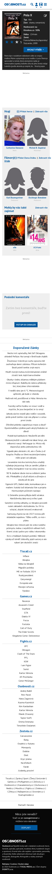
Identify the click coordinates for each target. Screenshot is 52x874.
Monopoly (26, 747)
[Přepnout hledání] (32, 4)
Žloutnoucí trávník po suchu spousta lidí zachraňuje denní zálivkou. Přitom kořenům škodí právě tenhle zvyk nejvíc (26, 364)
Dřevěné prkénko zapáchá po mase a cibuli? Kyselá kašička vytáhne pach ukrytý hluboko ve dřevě (26, 428)
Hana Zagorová (26, 698)
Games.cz (26, 596)
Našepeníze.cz (24, 791)
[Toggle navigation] (45, 4)
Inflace (26, 556)
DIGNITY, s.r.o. (7, 869)
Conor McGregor (26, 680)
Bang (26, 739)
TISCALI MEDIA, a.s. (27, 867)
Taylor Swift (26, 717)
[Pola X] (12, 25)
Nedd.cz (10, 788)
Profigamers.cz (25, 781)
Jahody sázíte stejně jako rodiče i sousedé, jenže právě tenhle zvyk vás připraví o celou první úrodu (26, 417)
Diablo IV (26, 616)
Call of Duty (26, 628)
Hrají (7, 111)
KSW (26, 661)
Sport (26, 778)
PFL (26, 657)
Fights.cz (26, 641)
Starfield (26, 608)
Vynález (26, 590)
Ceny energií (26, 579)
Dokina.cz (40, 788)
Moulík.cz (19, 788)
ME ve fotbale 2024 (26, 571)
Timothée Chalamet (26, 725)
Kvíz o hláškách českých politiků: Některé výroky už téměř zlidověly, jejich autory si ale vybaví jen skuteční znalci (26, 539)
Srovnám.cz (38, 791)
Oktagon (26, 650)
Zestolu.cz (26, 731)
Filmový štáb (9, 159)
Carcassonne (26, 736)
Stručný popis (40, 66)
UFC (26, 646)
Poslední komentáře (16, 297)
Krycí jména (26, 759)
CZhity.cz (11, 791)
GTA (26, 612)
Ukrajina (26, 560)
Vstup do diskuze (26, 324)
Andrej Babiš (26, 691)
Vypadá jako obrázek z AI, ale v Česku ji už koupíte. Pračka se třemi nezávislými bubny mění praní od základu (26, 454)
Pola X (28, 15)
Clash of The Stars (26, 653)
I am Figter (26, 665)
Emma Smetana (26, 721)
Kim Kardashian (26, 706)
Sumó (26, 669)
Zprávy (19, 778)
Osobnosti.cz (26, 686)
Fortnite (26, 624)
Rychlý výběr (34, 49)
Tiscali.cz (26, 551)
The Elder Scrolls (26, 631)
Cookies (13, 864)
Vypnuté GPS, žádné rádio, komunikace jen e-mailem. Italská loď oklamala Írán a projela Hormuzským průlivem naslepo (26, 487)
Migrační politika (26, 567)
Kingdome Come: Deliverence (26, 635)
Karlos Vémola (26, 673)
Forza (26, 620)
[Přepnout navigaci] (36, 4)
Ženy (32, 778)
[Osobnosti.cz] (15, 4)
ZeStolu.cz (38, 781)
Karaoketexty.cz (25, 785)
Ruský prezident (26, 575)
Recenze (26, 601)
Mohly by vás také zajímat (15, 209)
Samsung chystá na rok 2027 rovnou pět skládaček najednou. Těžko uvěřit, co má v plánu (26, 517)
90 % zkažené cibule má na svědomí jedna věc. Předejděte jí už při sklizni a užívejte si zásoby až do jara (26, 476)
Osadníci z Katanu (26, 743)
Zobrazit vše (41, 111)
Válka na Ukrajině (26, 563)
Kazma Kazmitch (26, 702)
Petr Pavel (26, 694)
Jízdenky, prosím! (26, 770)
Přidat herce (26, 111)
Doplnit (26, 827)
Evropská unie (26, 583)
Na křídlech (26, 762)
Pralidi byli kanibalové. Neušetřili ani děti (26, 435)
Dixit (26, 755)
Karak (26, 766)
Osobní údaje (23, 864)
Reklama (5, 864)
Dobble (26, 751)
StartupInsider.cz (26, 795)
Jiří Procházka (26, 676)
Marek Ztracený (26, 714)
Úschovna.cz (40, 785)
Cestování (41, 778)
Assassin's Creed (26, 605)
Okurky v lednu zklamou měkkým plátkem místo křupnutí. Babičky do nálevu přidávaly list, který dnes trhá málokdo (26, 383)
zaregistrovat (31, 817)
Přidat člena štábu (26, 157)
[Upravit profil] (45, 15)
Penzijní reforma (26, 587)
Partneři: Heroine (26, 805)
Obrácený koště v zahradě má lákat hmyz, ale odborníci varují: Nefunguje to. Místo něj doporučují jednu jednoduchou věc (26, 443)
